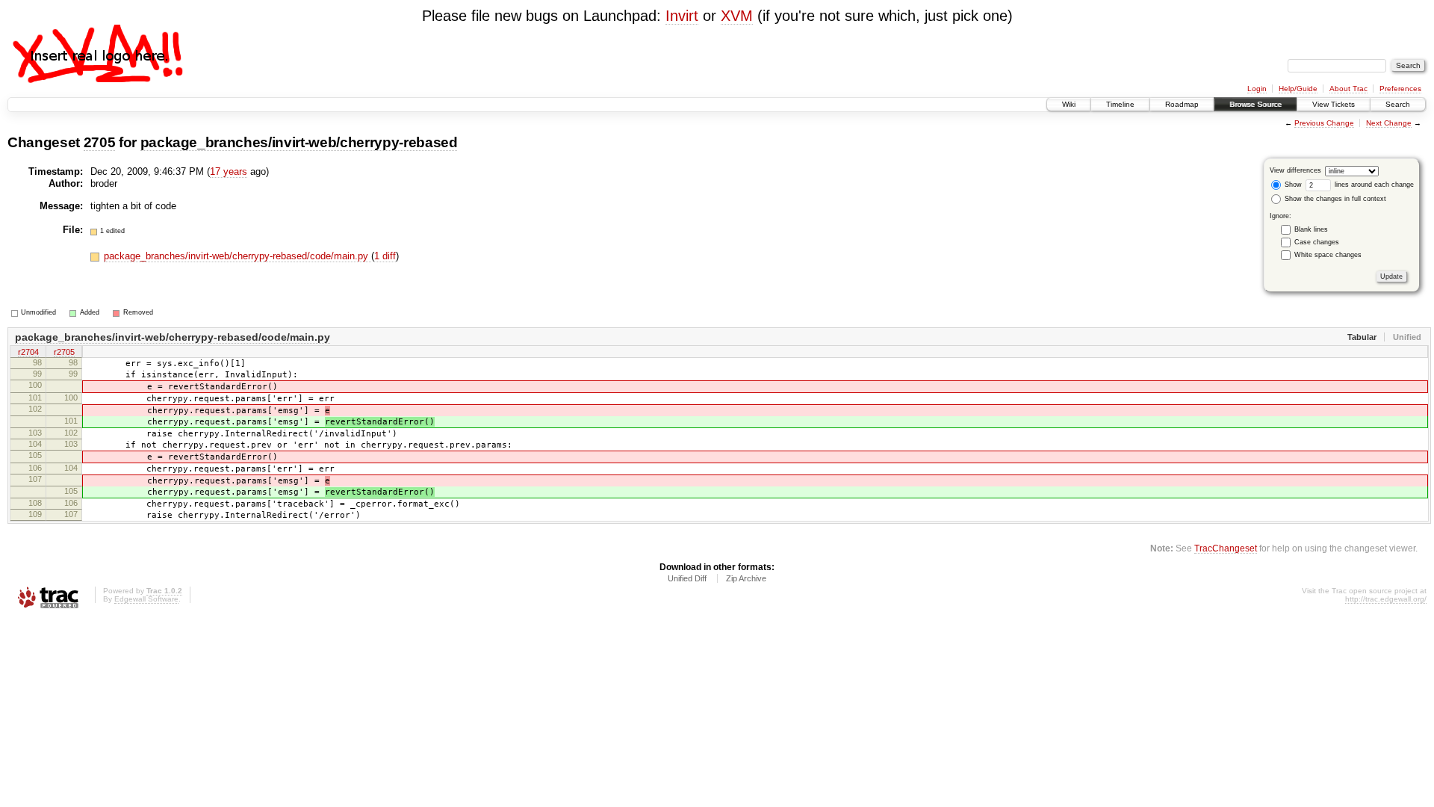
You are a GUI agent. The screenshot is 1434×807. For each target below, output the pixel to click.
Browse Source (1255, 104)
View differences (1295, 170)
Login (1257, 88)
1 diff (385, 256)
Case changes (1316, 242)
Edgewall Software (146, 599)
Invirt (681, 15)
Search (1397, 104)
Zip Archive (746, 578)
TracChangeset (1225, 548)
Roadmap (1182, 104)
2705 (100, 142)
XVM (737, 15)
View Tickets (1333, 104)
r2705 (64, 351)
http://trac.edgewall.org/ (1386, 599)
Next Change (1389, 123)
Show (1292, 184)
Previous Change (1324, 123)
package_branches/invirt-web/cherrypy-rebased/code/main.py (237, 256)
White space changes (1328, 255)
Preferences (1400, 88)
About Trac (1348, 88)
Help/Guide (1298, 88)
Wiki (1069, 104)
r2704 (28, 351)
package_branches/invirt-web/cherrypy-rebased (299, 142)
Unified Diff (687, 578)
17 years (228, 171)
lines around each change (1373, 184)
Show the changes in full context (1334, 198)
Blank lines (1311, 229)
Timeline (1120, 104)
